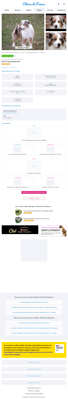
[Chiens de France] (34, 4)
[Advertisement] (34, 250)
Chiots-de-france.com (34, 388)
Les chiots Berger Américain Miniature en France (34, 302)
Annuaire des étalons (34, 376)
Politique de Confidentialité (34, 393)
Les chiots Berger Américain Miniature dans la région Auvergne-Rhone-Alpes (34, 307)
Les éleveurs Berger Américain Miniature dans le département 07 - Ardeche (34, 333)
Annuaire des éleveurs (34, 369)
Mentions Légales (34, 391)
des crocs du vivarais (10, 67)
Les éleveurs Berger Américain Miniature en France (34, 323)
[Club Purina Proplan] (20, 229)
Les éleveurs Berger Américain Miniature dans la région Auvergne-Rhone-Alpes (34, 328)
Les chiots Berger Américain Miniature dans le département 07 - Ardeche (34, 312)
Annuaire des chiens (34, 382)
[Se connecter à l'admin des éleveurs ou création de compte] (64, 4)
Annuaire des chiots (34, 362)
